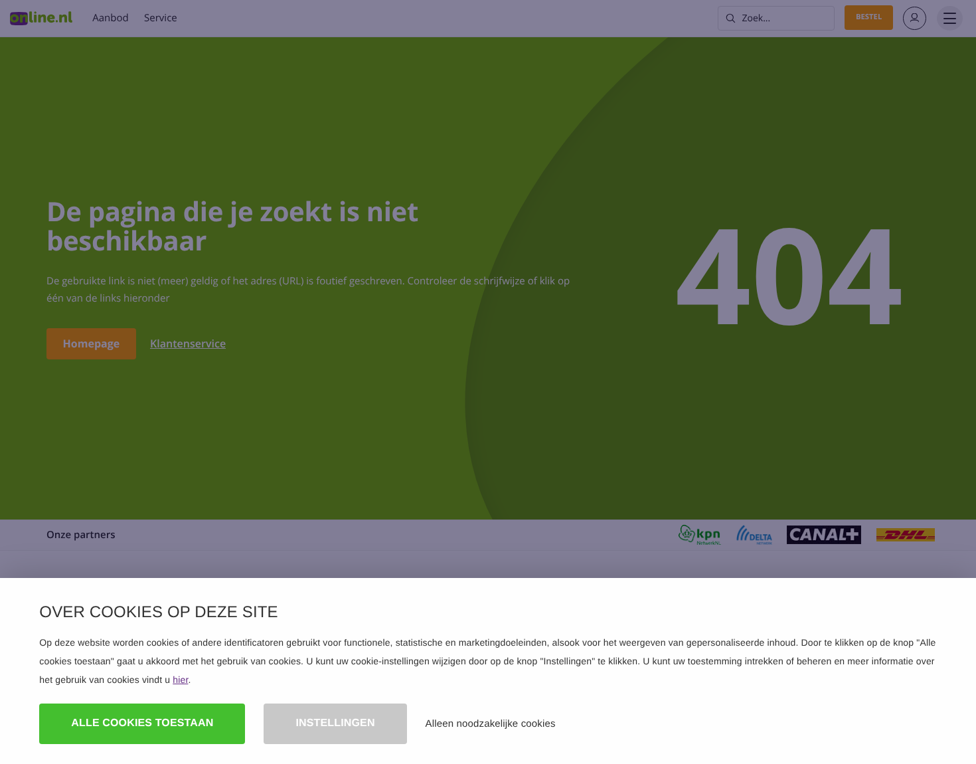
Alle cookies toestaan (142, 723)
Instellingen (334, 723)
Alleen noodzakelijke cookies (491, 723)
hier (180, 679)
